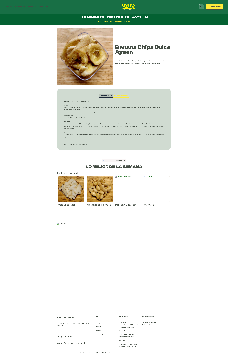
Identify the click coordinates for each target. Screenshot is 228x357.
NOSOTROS (99, 327)
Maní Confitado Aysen (125, 205)
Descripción (106, 96)
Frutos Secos (108, 21)
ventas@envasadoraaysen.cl (71, 343)
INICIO (98, 323)
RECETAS (99, 331)
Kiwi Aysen (149, 205)
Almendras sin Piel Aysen (99, 205)
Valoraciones (121, 96)
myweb (109, 352)
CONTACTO (99, 334)
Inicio (99, 21)
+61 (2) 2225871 (65, 337)
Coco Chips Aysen (67, 205)
